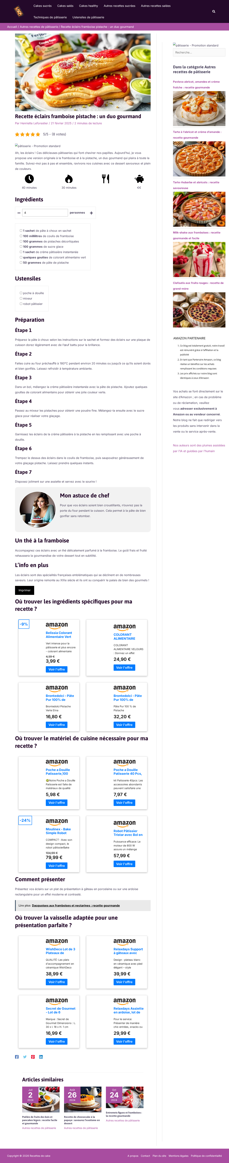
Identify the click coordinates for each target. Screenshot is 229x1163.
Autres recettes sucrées (119, 6)
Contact (145, 1155)
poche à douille (33, 293)
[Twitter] (25, 1057)
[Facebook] (17, 1057)
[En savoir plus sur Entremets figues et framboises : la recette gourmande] (124, 1097)
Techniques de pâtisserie (50, 17)
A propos (133, 1155)
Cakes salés (65, 6)
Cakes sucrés (42, 6)
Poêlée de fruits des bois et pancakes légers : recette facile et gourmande (39, 1120)
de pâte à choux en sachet (47, 230)
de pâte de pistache (46, 262)
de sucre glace (43, 246)
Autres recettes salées (155, 6)
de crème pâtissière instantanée (50, 252)
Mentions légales (178, 1155)
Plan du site (159, 1155)
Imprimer (25, 590)
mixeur (27, 298)
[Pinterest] (33, 1057)
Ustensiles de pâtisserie (88, 17)
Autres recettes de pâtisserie (39, 1127)
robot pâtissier (33, 304)
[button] (214, 11)
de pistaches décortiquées (51, 241)
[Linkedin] (41, 1057)
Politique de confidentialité (206, 1155)
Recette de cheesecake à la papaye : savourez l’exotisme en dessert (82, 1120)
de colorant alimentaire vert (54, 257)
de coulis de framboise (48, 236)
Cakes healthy (88, 6)
